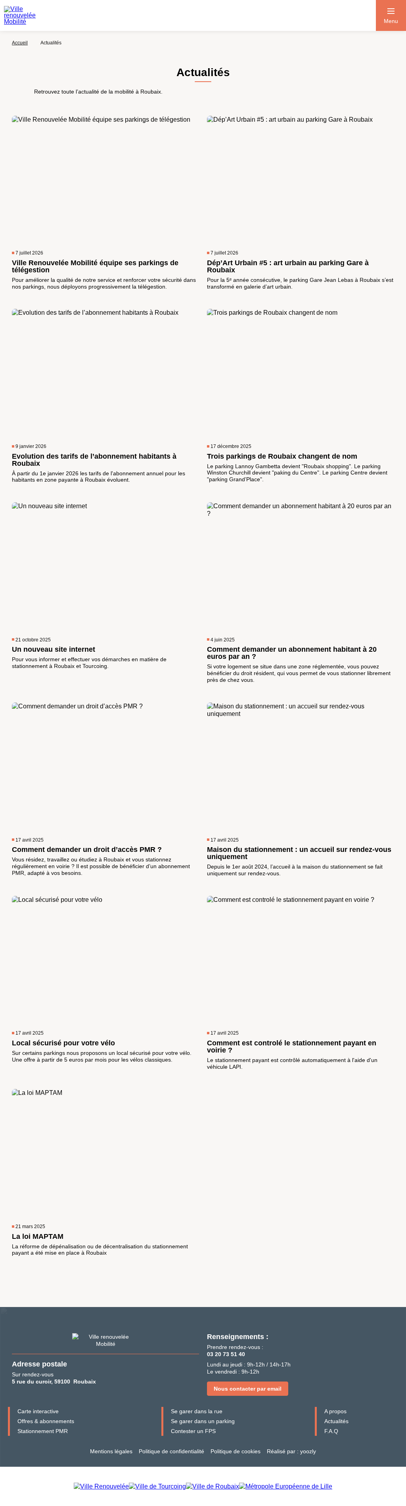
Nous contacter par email (248, 1388)
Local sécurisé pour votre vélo (63, 1043)
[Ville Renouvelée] (101, 1486)
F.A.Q (331, 1431)
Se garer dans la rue (196, 1411)
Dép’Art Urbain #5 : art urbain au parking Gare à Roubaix (288, 266)
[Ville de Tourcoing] (157, 1486)
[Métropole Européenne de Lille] (285, 1486)
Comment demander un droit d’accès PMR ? (87, 849)
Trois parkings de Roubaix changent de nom (282, 456)
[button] (391, 15)
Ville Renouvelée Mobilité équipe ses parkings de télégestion (95, 266)
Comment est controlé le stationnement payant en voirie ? (291, 1046)
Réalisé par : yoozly (291, 1451)
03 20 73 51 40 (226, 1354)
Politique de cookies (235, 1451)
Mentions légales (111, 1451)
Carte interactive (38, 1411)
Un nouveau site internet (53, 649)
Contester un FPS (193, 1431)
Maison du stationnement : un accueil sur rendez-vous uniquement (299, 853)
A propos (335, 1411)
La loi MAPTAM (37, 1236)
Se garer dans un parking (203, 1421)
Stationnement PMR (42, 1431)
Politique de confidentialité (171, 1451)
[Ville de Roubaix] (212, 1486)
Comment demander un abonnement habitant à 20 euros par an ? (292, 653)
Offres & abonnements (45, 1421)
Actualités (336, 1421)
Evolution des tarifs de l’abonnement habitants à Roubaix (94, 460)
